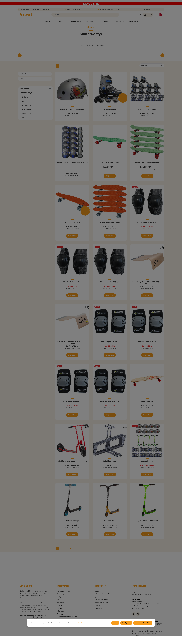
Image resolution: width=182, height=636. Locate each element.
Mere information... (84, 623)
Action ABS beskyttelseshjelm (72, 109)
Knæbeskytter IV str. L (110, 342)
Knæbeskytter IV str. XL (109, 401)
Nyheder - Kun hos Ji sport (103, 594)
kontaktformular (147, 631)
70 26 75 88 (136, 599)
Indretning (98, 608)
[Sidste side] (70, 66)
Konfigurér (126, 623)
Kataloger (60, 602)
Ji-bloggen (61, 614)
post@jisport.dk (137, 601)
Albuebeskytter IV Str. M (110, 282)
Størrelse (23, 74)
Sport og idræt (99, 597)
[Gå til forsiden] (26, 15)
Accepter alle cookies (142, 623)
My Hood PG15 (109, 521)
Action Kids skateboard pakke (147, 162)
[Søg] (116, 15)
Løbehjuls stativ (109, 461)
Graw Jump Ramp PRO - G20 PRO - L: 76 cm (147, 283)
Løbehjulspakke (147, 461)
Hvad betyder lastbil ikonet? (67, 617)
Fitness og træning (101, 602)
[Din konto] (140, 15)
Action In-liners (110, 109)
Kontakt (60, 608)
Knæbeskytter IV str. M (147, 342)
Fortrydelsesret (62, 597)
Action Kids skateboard (109, 162)
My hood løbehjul (72, 521)
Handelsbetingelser (64, 591)
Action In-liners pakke (147, 109)
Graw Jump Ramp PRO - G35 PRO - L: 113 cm (72, 342)
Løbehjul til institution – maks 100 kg (72, 461)
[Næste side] (66, 66)
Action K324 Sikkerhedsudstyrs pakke (72, 162)
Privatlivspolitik (62, 594)
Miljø (58, 599)
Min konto (60, 611)
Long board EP (147, 401)
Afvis (115, 623)
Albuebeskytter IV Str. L (72, 282)
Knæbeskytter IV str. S (72, 401)
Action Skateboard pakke (110, 222)
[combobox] (83, 15)
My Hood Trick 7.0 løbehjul (147, 521)
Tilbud (96, 591)
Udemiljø (97, 605)
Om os (59, 605)
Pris (21, 79)
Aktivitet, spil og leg (101, 599)
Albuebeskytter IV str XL (147, 222)
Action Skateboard (72, 222)
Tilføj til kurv (110, 176)
